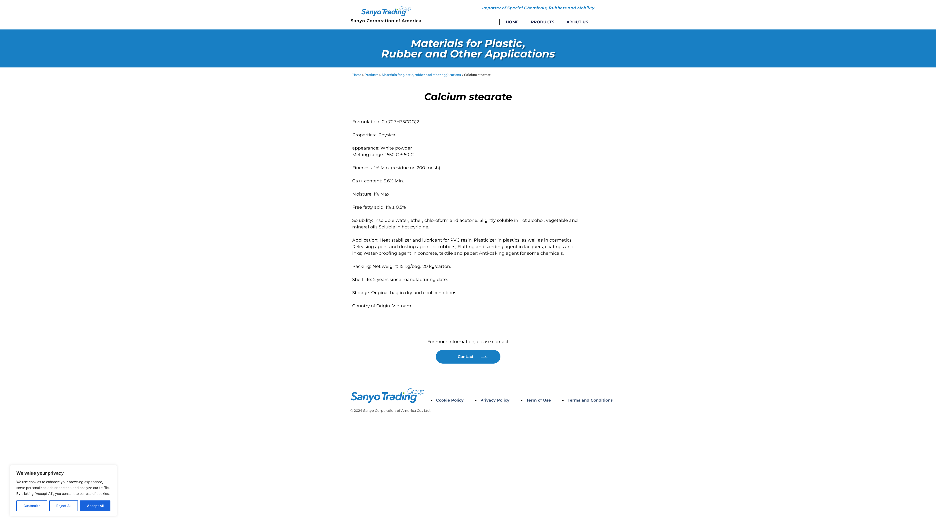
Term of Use (538, 400)
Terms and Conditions (590, 400)
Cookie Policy (450, 400)
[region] (63, 490)
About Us (577, 22)
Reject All (63, 506)
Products (542, 22)
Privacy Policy (494, 400)
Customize (31, 506)
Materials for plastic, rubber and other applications (421, 75)
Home (512, 22)
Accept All (95, 506)
